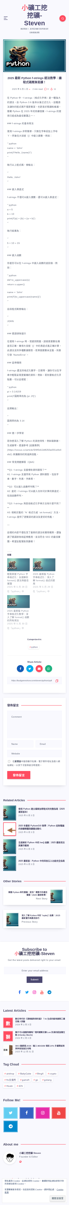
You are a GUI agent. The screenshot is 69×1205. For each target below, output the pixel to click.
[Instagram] (34, 992)
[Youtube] (42, 992)
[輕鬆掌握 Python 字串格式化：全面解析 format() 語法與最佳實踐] (18, 564)
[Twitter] (27, 992)
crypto (53, 1073)
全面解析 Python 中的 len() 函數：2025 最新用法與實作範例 (41, 844)
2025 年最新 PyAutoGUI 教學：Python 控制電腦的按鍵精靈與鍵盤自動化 (41, 827)
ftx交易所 (11, 1080)
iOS (21, 1086)
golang (48, 1080)
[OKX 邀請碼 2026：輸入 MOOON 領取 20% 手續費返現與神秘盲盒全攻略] (8, 1050)
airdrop (10, 1073)
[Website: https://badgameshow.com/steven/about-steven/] (20, 1161)
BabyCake (25, 1073)
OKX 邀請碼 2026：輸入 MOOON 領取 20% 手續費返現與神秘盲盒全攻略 (40, 1047)
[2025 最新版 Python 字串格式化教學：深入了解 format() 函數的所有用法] (18, 601)
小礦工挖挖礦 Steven (30, 1153)
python (34, 647)
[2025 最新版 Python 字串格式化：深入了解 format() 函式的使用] (44, 564)
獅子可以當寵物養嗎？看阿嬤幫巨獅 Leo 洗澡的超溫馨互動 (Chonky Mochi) (40, 1033)
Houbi (9, 1086)
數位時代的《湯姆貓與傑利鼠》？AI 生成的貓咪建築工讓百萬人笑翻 (40, 1020)
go (36, 1080)
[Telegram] (49, 992)
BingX (40, 1073)
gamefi (25, 1080)
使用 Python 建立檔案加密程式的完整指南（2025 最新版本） (41, 810)
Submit (34, 979)
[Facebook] (20, 992)
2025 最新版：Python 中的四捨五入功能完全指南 (41, 861)
